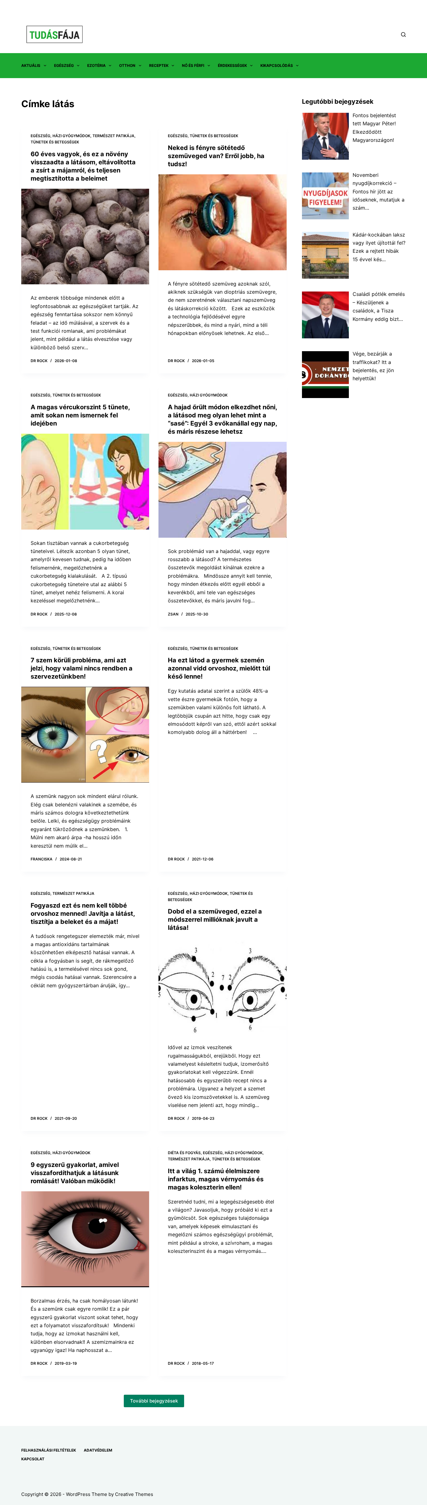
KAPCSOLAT (32, 1459)
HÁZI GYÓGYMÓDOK (71, 135)
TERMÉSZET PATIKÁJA (113, 135)
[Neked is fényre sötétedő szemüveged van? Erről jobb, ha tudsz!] (222, 222)
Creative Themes (134, 1494)
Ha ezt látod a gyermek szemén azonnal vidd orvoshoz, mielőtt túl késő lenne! (219, 668)
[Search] (403, 34)
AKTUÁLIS (30, 65)
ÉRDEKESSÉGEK (232, 65)
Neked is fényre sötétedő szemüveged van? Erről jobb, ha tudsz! (216, 156)
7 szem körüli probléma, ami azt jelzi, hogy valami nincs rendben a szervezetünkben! (82, 668)
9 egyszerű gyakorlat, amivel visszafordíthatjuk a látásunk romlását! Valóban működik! (75, 1173)
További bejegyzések (154, 1401)
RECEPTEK (158, 65)
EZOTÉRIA (96, 65)
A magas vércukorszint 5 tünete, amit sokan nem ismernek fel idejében (80, 415)
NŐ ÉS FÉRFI (193, 65)
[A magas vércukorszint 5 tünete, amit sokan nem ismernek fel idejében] (85, 482)
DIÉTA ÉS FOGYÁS (184, 1152)
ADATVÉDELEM (98, 1450)
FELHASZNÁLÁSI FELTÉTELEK (48, 1450)
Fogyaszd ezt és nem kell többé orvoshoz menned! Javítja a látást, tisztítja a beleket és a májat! (83, 913)
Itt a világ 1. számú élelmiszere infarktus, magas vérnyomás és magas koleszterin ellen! (216, 1179)
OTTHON (127, 65)
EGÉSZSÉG (64, 65)
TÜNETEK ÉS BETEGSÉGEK (55, 142)
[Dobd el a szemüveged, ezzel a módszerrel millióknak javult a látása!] (222, 986)
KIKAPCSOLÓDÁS (276, 65)
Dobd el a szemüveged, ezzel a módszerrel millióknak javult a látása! (215, 919)
